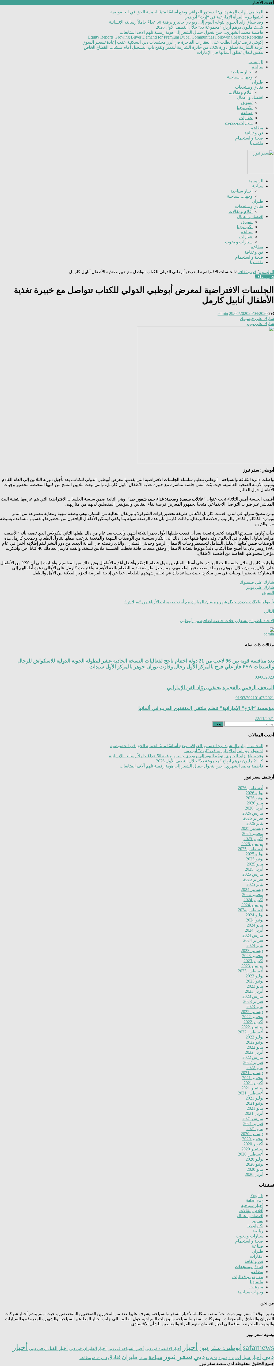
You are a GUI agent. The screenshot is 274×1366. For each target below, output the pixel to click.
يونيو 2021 (254, 1103)
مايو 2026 (255, 803)
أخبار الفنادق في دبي (48, 1348)
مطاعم (256, 128)
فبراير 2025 (253, 879)
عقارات (246, 117)
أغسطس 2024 (250, 910)
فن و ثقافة (254, 133)
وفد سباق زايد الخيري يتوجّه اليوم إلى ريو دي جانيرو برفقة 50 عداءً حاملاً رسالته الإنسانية (186, 22)
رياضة (258, 1231)
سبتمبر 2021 (252, 1088)
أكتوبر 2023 (253, 960)
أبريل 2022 (254, 1052)
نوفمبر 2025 (252, 833)
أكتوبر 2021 (253, 1083)
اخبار (231, 1358)
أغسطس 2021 (250, 1093)
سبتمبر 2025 (252, 843)
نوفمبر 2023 (252, 955)
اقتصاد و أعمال (250, 97)
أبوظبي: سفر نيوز (220, 1348)
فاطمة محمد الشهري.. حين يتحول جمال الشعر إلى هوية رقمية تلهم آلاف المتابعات (191, 32)
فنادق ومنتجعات (249, 87)
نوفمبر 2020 (252, 1139)
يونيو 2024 (254, 920)
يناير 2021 (254, 1128)
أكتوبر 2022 (253, 1021)
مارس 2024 (252, 935)
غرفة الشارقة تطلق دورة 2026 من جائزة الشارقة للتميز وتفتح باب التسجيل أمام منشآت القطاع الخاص (173, 47)
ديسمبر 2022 (252, 1011)
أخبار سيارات (248, 1357)
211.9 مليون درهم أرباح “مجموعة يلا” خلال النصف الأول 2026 (209, 27)
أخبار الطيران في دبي (87, 1348)
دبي (199, 1357)
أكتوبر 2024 (253, 899)
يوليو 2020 (254, 1159)
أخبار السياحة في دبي (126, 1348)
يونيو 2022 (254, 1042)
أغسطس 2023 (250, 971)
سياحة (257, 67)
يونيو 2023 (254, 981)
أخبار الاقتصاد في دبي (163, 1348)
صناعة (247, 112)
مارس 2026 (252, 813)
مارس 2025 (252, 874)
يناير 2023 (254, 1006)
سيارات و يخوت (239, 123)
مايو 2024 (255, 925)
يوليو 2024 (254, 915)
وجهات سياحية (240, 77)
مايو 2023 (255, 986)
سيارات (143, 1358)
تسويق (247, 102)
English (256, 1195)
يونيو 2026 (254, 798)
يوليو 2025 (254, 854)
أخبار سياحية (241, 72)
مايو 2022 (255, 1047)
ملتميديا (256, 143)
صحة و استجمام (249, 138)
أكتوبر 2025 (253, 838)
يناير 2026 (254, 823)
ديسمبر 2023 (252, 950)
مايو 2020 (255, 1169)
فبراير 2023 (253, 1001)
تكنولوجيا (245, 107)
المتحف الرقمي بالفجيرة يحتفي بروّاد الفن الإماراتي (220, 687)
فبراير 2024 (253, 940)
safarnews (258, 1347)
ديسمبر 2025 (252, 828)
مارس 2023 (252, 996)
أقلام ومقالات (241, 92)
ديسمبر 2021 (252, 1072)
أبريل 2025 (254, 869)
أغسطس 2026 (250, 787)
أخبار (190, 1347)
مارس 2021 (252, 1118)
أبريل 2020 (254, 1174)
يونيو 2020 (254, 1164)
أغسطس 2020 (250, 1154)
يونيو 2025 (254, 859)
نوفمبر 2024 (252, 894)
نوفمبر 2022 (252, 1016)
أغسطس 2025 (250, 848)
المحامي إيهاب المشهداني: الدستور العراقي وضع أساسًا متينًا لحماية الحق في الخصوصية (186, 12)
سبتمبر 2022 (252, 1027)
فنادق (114, 1357)
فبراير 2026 (253, 818)
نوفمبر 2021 (252, 1077)
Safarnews (254, 1200)
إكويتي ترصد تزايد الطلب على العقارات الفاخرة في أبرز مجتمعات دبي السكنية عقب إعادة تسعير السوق (172, 42)
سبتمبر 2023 (252, 966)
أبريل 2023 (254, 991)
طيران (257, 82)
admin (223, 313)
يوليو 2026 (254, 793)
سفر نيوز (177, 1356)
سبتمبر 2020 (252, 1149)
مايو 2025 (255, 864)
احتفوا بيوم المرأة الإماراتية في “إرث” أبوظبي (223, 17)
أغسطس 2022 (250, 1032)
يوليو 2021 (254, 1098)
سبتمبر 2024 (252, 904)
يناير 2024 (254, 945)
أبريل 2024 (254, 930)
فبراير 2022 (253, 1062)
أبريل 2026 (254, 808)
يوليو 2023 (254, 976)
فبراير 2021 (253, 1123)
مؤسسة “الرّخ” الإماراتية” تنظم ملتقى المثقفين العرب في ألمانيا (206, 708)
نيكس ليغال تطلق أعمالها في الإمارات (230, 52)
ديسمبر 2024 (252, 889)
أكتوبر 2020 (253, 1144)
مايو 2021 (255, 1108)
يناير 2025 (254, 884)
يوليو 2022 (254, 1037)
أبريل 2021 (254, 1113)
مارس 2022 (252, 1057)
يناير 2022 (254, 1067)
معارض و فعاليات (247, 1276)
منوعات (256, 1287)
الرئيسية (256, 61)
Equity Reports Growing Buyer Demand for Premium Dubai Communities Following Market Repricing (175, 37)
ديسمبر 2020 (252, 1133)
